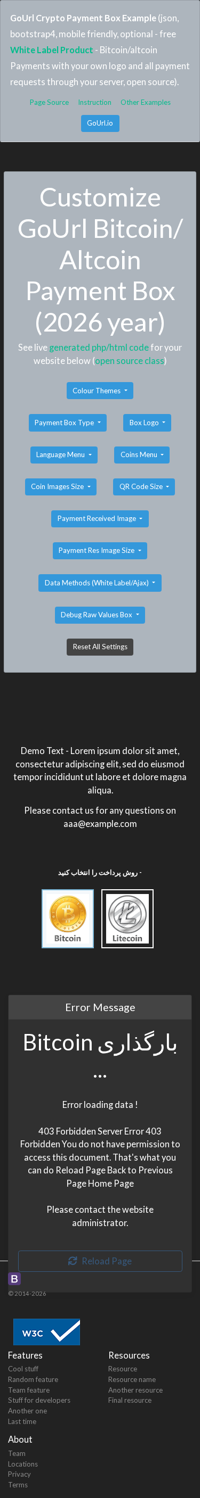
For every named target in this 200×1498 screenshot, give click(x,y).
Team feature (29, 1390)
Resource (122, 1368)
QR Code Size (141, 486)
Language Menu (61, 454)
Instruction (94, 102)
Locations (23, 1464)
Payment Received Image (98, 518)
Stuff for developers (39, 1400)
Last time (22, 1421)
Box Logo (145, 422)
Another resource (135, 1390)
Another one (27, 1410)
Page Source (49, 102)
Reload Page (104, 1261)
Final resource (129, 1400)
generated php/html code (99, 347)
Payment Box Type (65, 422)
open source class (129, 360)
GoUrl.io (100, 123)
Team (17, 1453)
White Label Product (51, 50)
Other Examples (146, 102)
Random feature (33, 1379)
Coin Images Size (58, 486)
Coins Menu (140, 454)
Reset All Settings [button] (100, 646)
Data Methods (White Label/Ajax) (97, 582)
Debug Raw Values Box (97, 614)
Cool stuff (23, 1368)
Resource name (132, 1379)
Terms (18, 1484)
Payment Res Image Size (97, 550)
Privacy (19, 1474)
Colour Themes (97, 390)
